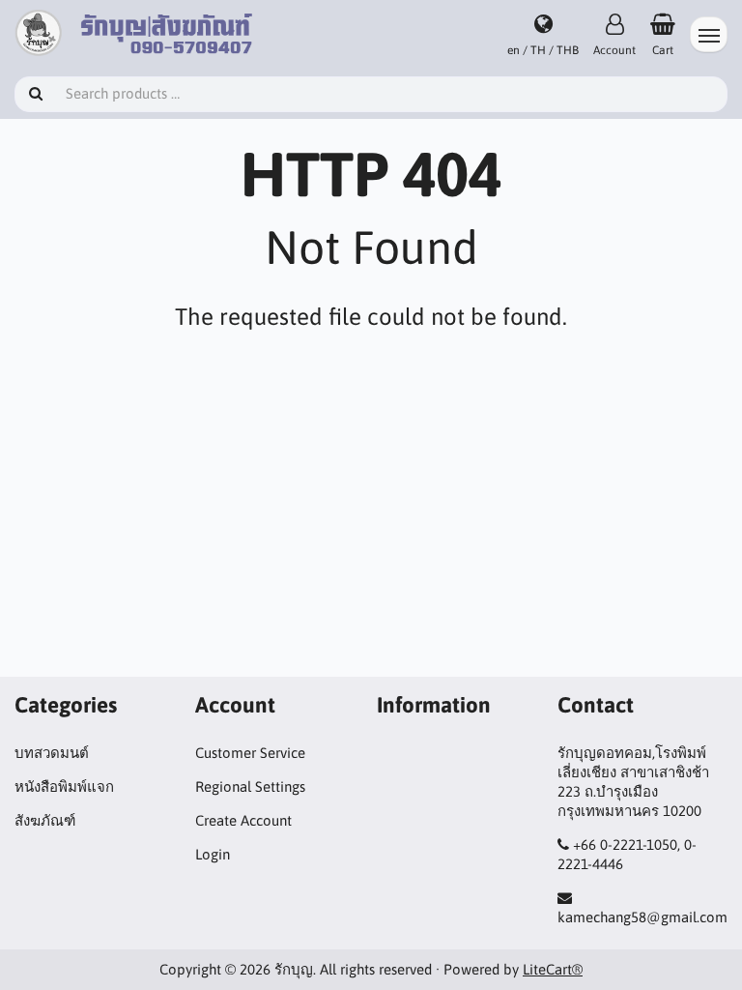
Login (212, 854)
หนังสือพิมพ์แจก (64, 786)
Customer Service (250, 752)
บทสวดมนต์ (51, 752)
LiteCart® (553, 969)
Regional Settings (250, 786)
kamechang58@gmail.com (642, 917)
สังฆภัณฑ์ (44, 820)
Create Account (243, 820)
